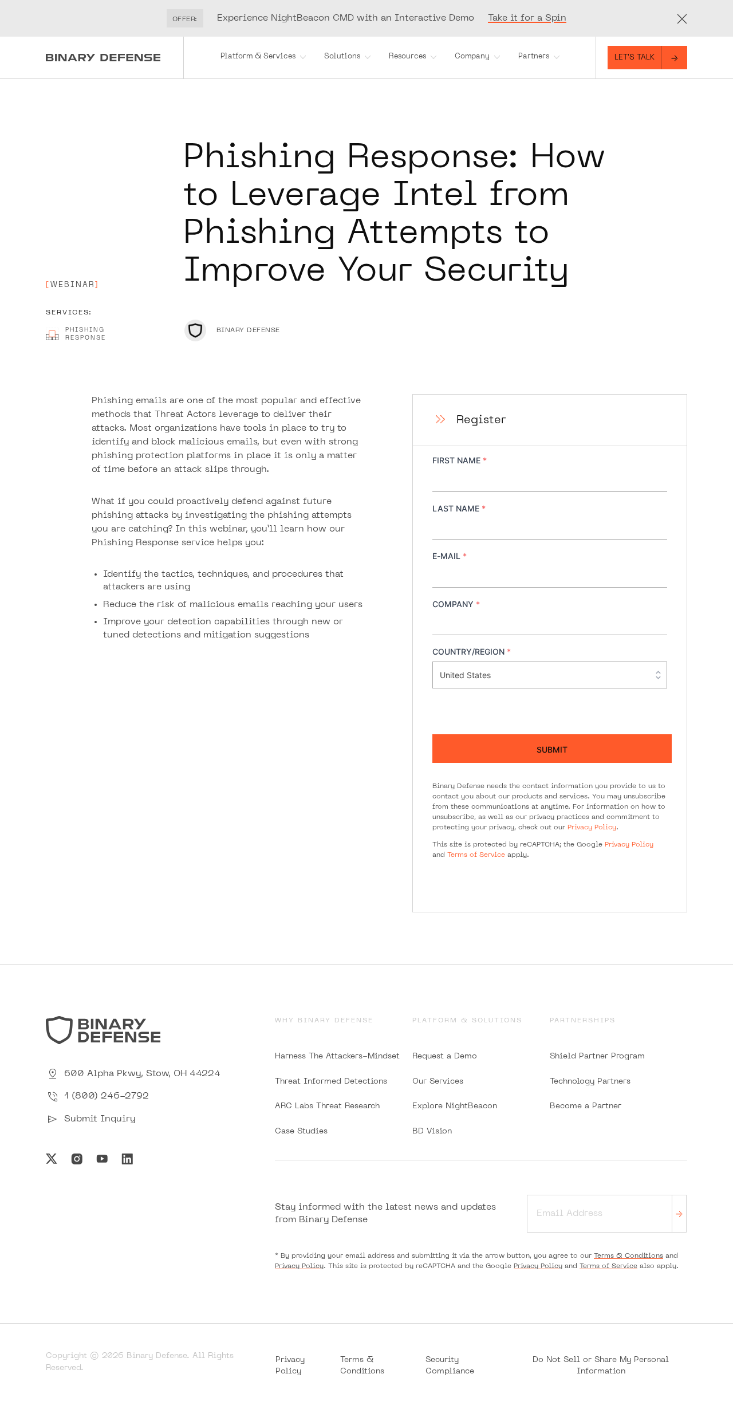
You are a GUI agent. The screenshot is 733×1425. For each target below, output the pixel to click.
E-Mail (449, 556)
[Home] (114, 57)
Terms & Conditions (628, 1256)
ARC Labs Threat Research (327, 1106)
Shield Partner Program (597, 1056)
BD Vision (432, 1131)
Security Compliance (449, 1365)
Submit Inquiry (99, 1119)
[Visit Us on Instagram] (76, 1158)
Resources (407, 56)
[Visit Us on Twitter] (51, 1158)
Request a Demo (444, 1056)
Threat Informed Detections (331, 1081)
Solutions (342, 56)
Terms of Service (476, 855)
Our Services (437, 1081)
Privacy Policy (592, 827)
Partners (533, 56)
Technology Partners (590, 1081)
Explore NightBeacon (454, 1106)
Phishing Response (85, 334)
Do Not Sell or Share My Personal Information (601, 1365)
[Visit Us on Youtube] (102, 1158)
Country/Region (471, 651)
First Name (459, 460)
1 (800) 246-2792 (106, 1096)
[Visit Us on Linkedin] (127, 1158)
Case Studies (301, 1131)
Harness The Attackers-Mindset (337, 1056)
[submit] (679, 1213)
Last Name (459, 508)
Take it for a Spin (527, 18)
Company (472, 56)
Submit (552, 749)
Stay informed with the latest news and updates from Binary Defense (385, 1214)
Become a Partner (585, 1106)
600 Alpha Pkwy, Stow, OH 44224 (142, 1073)
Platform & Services (257, 56)
